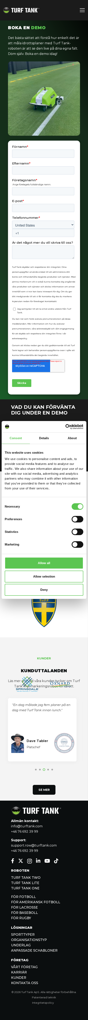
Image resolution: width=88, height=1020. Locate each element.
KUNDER (18, 978)
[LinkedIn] (38, 860)
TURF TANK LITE (25, 883)
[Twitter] (20, 860)
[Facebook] (12, 860)
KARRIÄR (19, 972)
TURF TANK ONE (25, 888)
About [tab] (72, 438)
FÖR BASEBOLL (24, 913)
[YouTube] (47, 860)
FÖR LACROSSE (24, 907)
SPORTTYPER (23, 935)
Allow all (44, 563)
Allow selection (44, 576)
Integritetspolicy (43, 1002)
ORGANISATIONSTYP (29, 940)
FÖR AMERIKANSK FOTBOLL (35, 902)
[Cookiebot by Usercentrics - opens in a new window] (65, 426)
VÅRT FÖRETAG (24, 967)
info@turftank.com (27, 826)
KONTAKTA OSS (24, 983)
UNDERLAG (21, 945)
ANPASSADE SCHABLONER (34, 950)
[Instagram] (29, 861)
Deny (44, 589)
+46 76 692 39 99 (24, 831)
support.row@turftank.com (34, 845)
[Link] (21, 10)
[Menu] (82, 10)
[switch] (77, 519)
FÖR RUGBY (21, 918)
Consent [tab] (16, 438)
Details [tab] (44, 438)
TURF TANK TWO (26, 878)
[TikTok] (56, 860)
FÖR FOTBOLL (23, 897)
